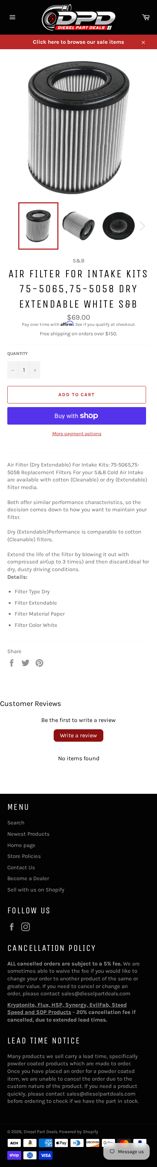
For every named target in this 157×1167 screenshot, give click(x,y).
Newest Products (28, 834)
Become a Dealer (28, 878)
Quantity (17, 353)
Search (15, 822)
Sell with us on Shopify (35, 889)
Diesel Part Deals (40, 1131)
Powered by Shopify (78, 1131)
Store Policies (24, 856)
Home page (21, 845)
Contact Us (21, 867)
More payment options (77, 433)
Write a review (78, 735)
